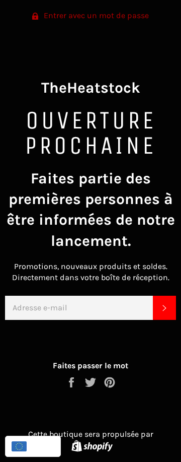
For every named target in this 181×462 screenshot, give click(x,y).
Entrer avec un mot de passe (95, 15)
